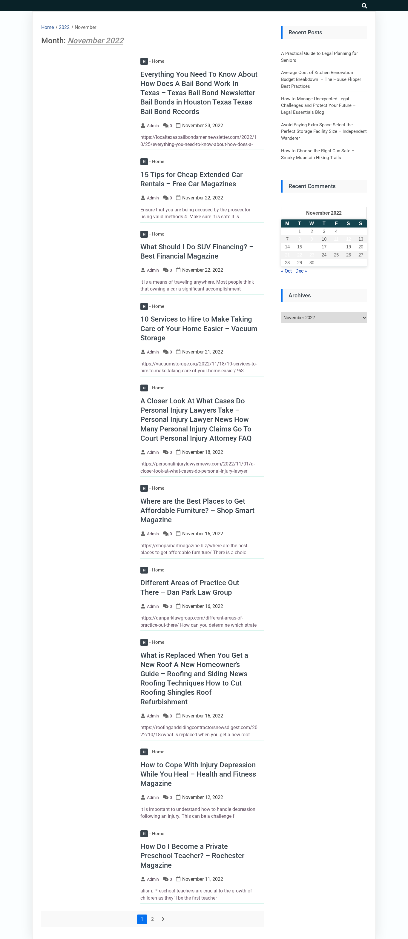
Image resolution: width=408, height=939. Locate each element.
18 (336, 246)
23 (311, 254)
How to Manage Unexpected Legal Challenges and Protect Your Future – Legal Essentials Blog (318, 105)
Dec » (301, 271)
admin (153, 125)
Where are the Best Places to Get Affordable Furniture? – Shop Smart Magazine (197, 510)
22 (299, 254)
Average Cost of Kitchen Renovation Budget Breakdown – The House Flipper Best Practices (321, 79)
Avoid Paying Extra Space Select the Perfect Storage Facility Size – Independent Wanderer (324, 131)
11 (336, 239)
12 (348, 239)
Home (153, 61)
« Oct (286, 271)
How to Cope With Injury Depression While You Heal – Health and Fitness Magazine (198, 774)
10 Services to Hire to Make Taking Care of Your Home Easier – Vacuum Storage (198, 328)
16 (311, 246)
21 (287, 254)
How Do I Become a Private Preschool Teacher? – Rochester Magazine (192, 855)
